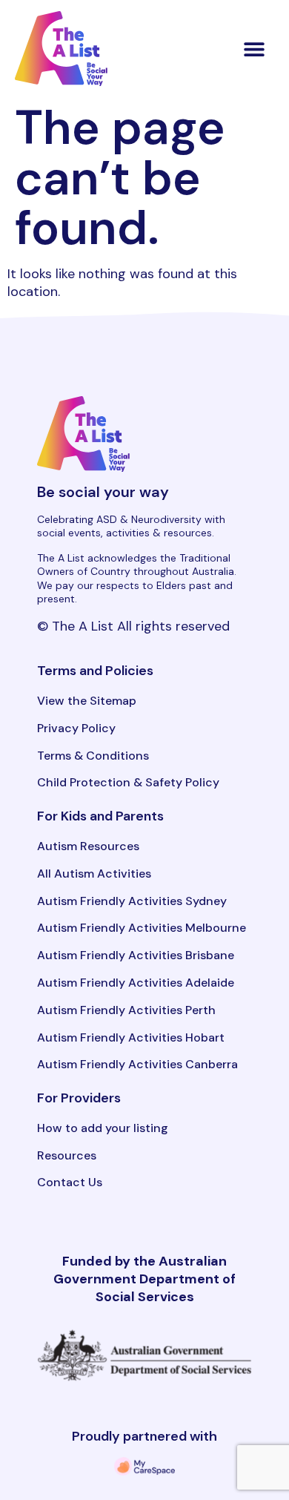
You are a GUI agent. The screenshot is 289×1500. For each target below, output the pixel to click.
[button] (254, 48)
